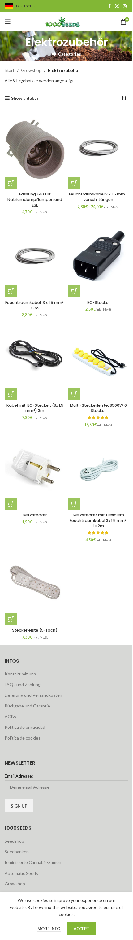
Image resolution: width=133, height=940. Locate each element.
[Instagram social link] (124, 6)
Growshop (31, 70)
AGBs (10, 716)
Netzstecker (35, 515)
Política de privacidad (25, 727)
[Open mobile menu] (8, 21)
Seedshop (14, 841)
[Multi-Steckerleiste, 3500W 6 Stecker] (98, 360)
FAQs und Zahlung (23, 684)
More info (49, 928)
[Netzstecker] (35, 470)
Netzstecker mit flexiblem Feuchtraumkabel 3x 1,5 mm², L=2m (98, 520)
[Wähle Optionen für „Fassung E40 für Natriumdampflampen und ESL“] (11, 183)
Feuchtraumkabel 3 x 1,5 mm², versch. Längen (98, 196)
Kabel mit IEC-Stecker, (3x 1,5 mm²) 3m (34, 408)
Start (10, 70)
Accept (81, 928)
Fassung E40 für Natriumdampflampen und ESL (34, 199)
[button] (11, 291)
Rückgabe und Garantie (27, 705)
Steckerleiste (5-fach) (35, 630)
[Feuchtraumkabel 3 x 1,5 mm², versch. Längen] (98, 149)
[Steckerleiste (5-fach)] (35, 585)
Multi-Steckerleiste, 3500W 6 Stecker (98, 408)
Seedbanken (17, 851)
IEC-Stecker (98, 302)
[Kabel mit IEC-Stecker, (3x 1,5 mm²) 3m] (35, 360)
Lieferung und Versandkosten (33, 695)
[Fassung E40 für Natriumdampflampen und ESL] (35, 149)
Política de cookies (23, 738)
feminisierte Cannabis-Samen (33, 862)
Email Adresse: (19, 775)
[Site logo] (66, 21)
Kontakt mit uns (20, 673)
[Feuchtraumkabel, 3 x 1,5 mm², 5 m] (35, 257)
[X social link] (117, 6)
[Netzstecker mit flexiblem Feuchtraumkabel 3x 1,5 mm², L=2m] (98, 470)
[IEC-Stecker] (98, 257)
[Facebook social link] (109, 6)
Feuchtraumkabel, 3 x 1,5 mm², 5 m (35, 305)
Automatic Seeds (21, 873)
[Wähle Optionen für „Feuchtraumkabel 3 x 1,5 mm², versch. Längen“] (74, 183)
